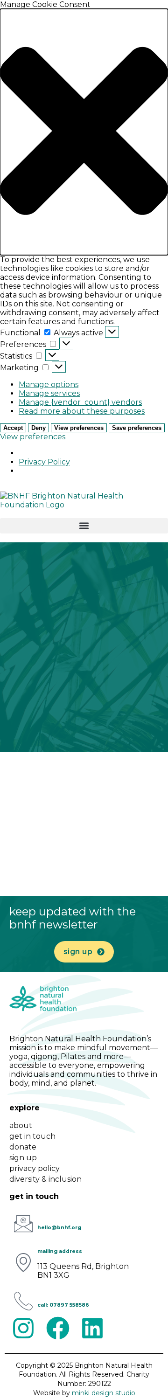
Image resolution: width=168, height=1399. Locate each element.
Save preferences (136, 427)
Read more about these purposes (82, 411)
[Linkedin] (92, 1328)
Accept (13, 427)
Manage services (49, 393)
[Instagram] (23, 1328)
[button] (84, 132)
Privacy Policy (44, 461)
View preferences (79, 427)
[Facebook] (58, 1328)
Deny (38, 427)
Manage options (48, 384)
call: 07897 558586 (63, 1305)
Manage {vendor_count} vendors (80, 402)
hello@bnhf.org (59, 1228)
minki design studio (103, 1393)
